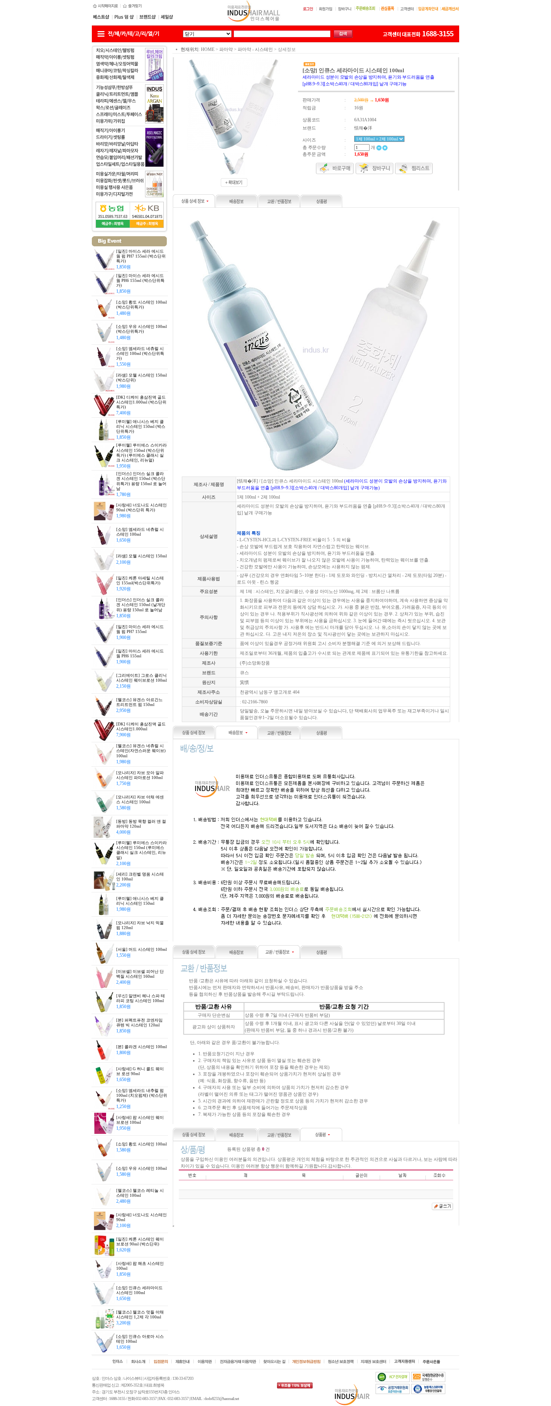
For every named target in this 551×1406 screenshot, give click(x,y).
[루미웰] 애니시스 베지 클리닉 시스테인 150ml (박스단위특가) (140, 426)
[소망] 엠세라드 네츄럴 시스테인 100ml (140, 531)
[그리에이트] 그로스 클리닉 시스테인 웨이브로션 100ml (141, 677)
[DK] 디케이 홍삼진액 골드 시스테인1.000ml (141, 726)
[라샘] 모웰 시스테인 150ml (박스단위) (141, 377)
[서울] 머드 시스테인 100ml (141, 949)
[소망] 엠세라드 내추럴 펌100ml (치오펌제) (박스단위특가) (141, 1095)
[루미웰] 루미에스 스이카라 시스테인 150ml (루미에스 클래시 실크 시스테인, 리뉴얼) (141, 850)
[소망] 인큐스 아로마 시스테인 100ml (140, 1338)
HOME (207, 49)
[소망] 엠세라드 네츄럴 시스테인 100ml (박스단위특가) (140, 353)
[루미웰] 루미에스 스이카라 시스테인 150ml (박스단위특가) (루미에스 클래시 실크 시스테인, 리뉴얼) (141, 452)
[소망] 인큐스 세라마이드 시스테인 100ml (139, 1290)
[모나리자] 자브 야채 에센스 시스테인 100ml (140, 799)
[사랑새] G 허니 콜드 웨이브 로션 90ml (140, 1071)
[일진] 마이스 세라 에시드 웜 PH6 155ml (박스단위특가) (140, 280)
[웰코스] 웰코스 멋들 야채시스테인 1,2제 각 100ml (140, 1314)
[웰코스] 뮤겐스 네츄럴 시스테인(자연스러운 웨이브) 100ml (141, 750)
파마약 (226, 49)
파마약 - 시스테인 (255, 49)
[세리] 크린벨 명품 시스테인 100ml (140, 876)
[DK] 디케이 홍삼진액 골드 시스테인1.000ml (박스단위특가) (141, 402)
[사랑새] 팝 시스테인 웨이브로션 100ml (140, 1120)
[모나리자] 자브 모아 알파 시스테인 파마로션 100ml (140, 775)
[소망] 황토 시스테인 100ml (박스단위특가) (141, 304)
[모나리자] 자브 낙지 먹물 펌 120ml (140, 925)
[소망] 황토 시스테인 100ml (141, 1144)
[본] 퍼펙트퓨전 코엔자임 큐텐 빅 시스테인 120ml (139, 1022)
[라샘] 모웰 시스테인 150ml (141, 556)
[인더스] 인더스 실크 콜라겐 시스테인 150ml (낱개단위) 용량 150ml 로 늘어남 (140, 604)
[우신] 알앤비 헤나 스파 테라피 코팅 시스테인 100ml (140, 998)
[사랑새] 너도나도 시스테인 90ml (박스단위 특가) (141, 507)
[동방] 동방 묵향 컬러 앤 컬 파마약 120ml (141, 823)
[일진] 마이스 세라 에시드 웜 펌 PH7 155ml (140, 629)
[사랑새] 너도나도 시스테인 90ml (141, 1217)
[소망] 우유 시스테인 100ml (141, 1168)
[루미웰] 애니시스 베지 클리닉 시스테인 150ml (140, 901)
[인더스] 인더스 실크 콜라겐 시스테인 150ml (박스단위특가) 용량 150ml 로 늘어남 (141, 481)
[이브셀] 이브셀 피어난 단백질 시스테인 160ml (140, 974)
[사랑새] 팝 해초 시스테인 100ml (140, 1265)
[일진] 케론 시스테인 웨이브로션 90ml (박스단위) (140, 1241)
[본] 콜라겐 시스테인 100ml (141, 1046)
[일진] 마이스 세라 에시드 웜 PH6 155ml (140, 653)
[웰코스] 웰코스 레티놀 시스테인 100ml (140, 1192)
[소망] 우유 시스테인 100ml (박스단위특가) (141, 329)
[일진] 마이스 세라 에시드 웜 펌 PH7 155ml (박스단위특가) (141, 256)
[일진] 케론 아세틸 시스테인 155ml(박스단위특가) (140, 580)
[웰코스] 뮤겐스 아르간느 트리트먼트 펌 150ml (139, 702)
